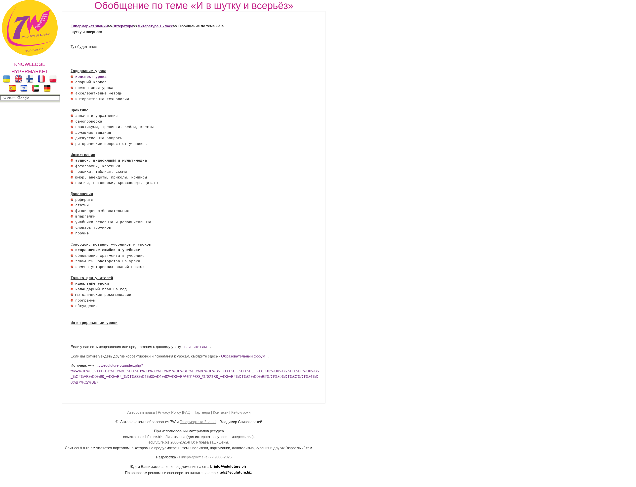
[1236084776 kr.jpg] (72, 76)
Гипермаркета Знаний (198, 422)
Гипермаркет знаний (89, 26)
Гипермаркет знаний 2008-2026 (205, 457)
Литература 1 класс (155, 26)
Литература (122, 26)
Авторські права (141, 412)
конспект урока (91, 76)
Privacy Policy (169, 412)
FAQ (187, 412)
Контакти (220, 412)
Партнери (202, 412)
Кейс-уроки (240, 412)
